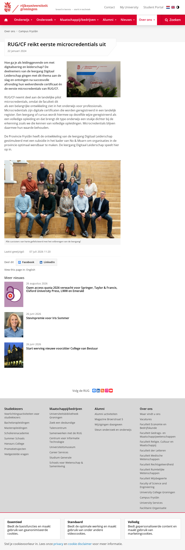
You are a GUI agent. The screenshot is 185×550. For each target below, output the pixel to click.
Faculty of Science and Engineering (153, 485)
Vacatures (146, 419)
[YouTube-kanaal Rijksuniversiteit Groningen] (111, 391)
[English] (173, 7)
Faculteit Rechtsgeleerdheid (157, 464)
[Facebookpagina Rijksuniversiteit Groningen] (94, 391)
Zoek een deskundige (62, 422)
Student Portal (153, 7)
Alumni (99, 409)
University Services (151, 502)
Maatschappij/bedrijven (66, 409)
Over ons (9, 31)
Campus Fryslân (28, 31)
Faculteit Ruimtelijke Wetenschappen (152, 471)
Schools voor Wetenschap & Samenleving (66, 464)
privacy (58, 544)
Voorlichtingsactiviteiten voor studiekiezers (21, 415)
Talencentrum (58, 428)
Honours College (14, 443)
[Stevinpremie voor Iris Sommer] (13, 324)
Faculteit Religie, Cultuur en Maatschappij (156, 443)
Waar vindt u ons (150, 414)
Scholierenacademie (16, 433)
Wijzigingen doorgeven (108, 424)
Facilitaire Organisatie (153, 508)
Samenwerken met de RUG (66, 433)
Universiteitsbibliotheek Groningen (64, 415)
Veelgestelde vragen (16, 454)
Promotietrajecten (15, 449)
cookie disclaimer (80, 544)
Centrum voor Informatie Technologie (64, 440)
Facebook (28, 262)
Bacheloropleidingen (16, 422)
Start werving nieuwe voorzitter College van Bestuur (62, 348)
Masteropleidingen (15, 428)
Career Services (59, 452)
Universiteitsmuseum (62, 447)
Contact (109, 7)
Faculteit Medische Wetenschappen (151, 457)
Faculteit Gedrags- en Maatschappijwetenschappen (158, 434)
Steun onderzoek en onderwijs (113, 429)
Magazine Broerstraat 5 (109, 419)
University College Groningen (157, 492)
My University (129, 7)
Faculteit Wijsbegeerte (153, 478)
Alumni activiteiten (106, 414)
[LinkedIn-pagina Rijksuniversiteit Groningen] (98, 391)
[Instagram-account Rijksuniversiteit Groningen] (106, 391)
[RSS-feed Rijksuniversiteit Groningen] (102, 391)
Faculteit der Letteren (153, 450)
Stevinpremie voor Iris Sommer (47, 318)
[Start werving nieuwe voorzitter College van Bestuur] (13, 355)
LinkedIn (49, 262)
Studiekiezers (13, 409)
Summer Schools (14, 438)
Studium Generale (61, 457)
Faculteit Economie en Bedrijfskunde (153, 426)
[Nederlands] (168, 7)
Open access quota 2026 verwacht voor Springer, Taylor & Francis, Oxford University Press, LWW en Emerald (71, 289)
